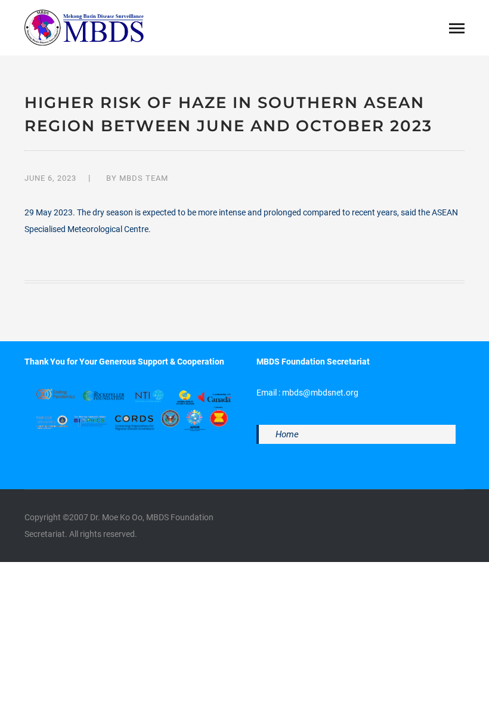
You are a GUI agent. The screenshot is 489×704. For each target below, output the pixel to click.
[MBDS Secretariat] (84, 27)
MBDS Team (143, 178)
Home (287, 434)
